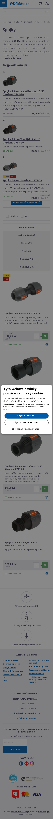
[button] (26, 429)
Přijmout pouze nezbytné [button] (26, 422)
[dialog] (26, 409)
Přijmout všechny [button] (26, 415)
